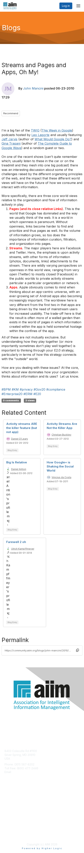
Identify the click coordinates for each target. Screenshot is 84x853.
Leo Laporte (40, 135)
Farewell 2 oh (16, 542)
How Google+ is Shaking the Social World (60, 466)
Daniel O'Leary (19, 438)
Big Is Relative (16, 462)
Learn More (11, 805)
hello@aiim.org (21, 772)
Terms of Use (13, 834)
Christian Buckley (61, 434)
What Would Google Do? (53, 139)
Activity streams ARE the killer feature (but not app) (21, 428)
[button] (77, 650)
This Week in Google (57, 130)
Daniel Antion (18, 469)
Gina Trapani (11, 143)
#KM (15, 389)
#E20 (37, 394)
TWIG (35, 130)
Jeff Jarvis (9, 139)
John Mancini (33, 88)
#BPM (6, 389)
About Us (10, 831)
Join (7, 797)
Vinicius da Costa (61, 477)
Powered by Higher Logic (42, 848)
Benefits (9, 801)
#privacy (26, 389)
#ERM (27, 394)
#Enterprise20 (12, 394)
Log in (66, 5)
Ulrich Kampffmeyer (22, 548)
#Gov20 (39, 389)
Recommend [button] (10, 113)
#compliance (55, 389)
